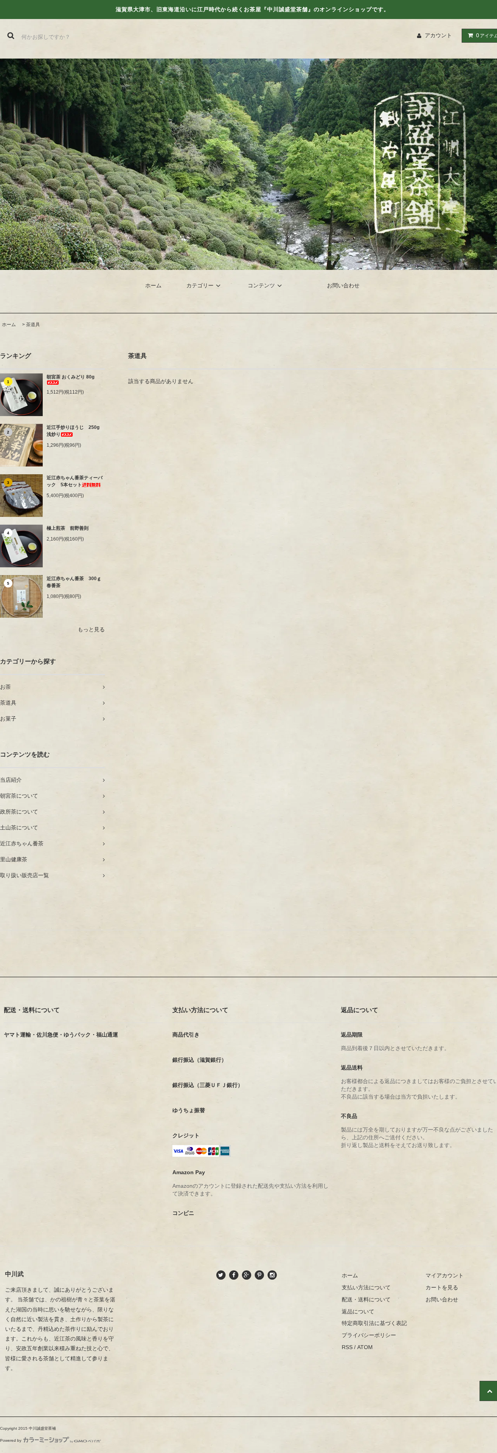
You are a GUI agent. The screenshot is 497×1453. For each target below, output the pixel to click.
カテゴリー (200, 285)
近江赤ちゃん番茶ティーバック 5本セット (75, 481)
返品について (358, 1311)
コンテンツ (261, 285)
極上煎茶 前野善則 (68, 528)
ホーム (153, 285)
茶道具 (33, 324)
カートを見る (442, 1287)
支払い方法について (366, 1287)
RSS (347, 1347)
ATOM (365, 1347)
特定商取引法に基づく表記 (374, 1323)
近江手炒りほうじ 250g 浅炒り (75, 431)
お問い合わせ (343, 285)
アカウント (438, 35)
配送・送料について (366, 1299)
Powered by (10, 1440)
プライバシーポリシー (369, 1335)
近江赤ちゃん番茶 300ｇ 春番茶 (76, 582)
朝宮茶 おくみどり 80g (70, 377)
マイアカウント (445, 1275)
